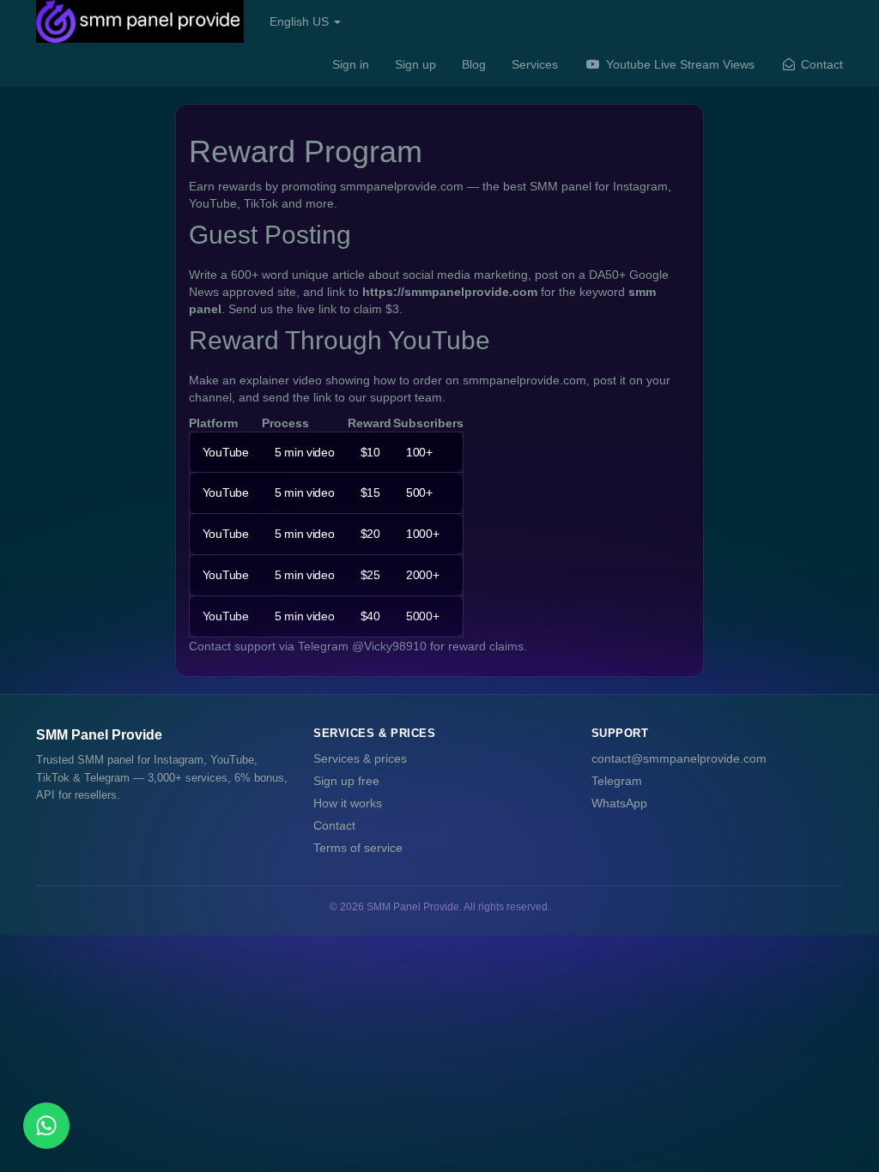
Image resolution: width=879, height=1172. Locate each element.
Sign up (415, 64)
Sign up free (346, 781)
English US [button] (301, 21)
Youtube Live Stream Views (679, 64)
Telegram (616, 781)
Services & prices (360, 758)
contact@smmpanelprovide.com (679, 758)
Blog (474, 64)
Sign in (350, 64)
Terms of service (358, 848)
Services (535, 64)
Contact (820, 64)
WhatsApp (619, 803)
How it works (347, 803)
